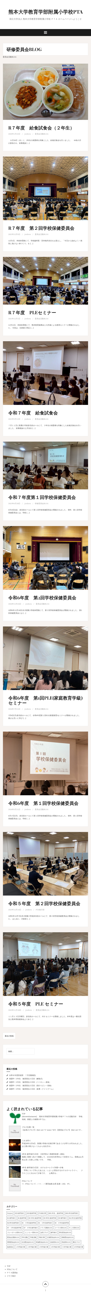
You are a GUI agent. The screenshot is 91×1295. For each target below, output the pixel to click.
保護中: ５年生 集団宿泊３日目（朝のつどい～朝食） (31, 1085)
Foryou (9, 1213)
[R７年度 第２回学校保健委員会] (45, 188)
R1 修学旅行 (11, 1218)
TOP (23, 1113)
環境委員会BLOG (13, 1242)
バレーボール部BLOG (14, 1232)
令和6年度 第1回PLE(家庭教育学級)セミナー (45, 700)
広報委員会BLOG (53, 1237)
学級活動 (33, 1237)
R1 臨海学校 (22, 1218)
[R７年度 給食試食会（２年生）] (45, 92)
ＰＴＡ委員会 (12, 1272)
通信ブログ (76, 1242)
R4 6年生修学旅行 (13, 1223)
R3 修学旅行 (62, 1218)
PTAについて (27, 1181)
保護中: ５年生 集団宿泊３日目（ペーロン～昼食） (30, 1082)
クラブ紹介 (11, 1276)
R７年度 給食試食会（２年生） (41, 128)
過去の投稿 (9, 1036)
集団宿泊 (10, 1247)
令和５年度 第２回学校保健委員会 (44, 903)
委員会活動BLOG (41, 134)
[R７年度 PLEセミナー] (45, 282)
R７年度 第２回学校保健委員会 (41, 228)
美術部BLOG (54, 1242)
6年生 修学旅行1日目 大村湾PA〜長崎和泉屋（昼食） (44, 1154)
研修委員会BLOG (41, 503)
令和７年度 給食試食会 (33, 413)
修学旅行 (54, 1232)
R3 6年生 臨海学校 (49, 1218)
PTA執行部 (40, 909)
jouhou (28, 134)
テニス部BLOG (74, 1228)
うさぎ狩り (26, 1140)
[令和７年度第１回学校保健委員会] (45, 467)
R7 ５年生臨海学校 (14, 1228)
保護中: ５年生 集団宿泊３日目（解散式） (26, 1078)
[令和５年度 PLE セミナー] (45, 964)
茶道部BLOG (65, 1242)
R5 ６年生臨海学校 (62, 1223)
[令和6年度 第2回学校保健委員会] (45, 558)
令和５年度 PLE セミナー (35, 1004)
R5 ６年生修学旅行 (45, 1223)
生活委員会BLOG (28, 1242)
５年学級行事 (66, 1247)
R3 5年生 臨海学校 (35, 1218)
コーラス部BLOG (60, 1228)
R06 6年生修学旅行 (71, 1213)
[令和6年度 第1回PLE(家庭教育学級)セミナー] (45, 658)
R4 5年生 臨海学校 (75, 1218)
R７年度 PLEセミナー (32, 312)
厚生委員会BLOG (65, 1232)
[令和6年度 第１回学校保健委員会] (45, 763)
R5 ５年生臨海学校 (29, 1223)
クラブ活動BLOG (46, 1228)
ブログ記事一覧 (28, 1127)
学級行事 (42, 1237)
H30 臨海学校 (31, 1213)
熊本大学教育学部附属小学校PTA (45, 11)
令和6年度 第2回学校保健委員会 (42, 597)
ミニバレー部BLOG (31, 1232)
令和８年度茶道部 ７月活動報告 (22, 1075)
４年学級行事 (55, 1247)
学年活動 (25, 1237)
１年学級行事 (20, 1247)
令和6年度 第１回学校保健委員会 (43, 803)
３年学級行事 (43, 1247)
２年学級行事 (32, 1247)
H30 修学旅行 (19, 1213)
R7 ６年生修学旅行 (31, 1228)
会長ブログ (44, 1232)
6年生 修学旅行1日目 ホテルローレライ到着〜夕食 (42, 1167)
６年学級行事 (78, 1247)
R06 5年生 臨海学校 (55, 1213)
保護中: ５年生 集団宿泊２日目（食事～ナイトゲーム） (32, 1089)
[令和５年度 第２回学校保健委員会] (45, 864)
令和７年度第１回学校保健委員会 (42, 497)
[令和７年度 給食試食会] (45, 373)
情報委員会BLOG (67, 1237)
